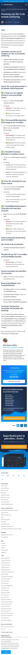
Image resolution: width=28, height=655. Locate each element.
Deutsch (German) (5, 560)
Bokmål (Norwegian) (6, 620)
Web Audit (4, 492)
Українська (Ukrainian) (7, 615)
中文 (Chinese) (4, 583)
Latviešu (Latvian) (5, 606)
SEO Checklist (4, 499)
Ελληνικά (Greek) (5, 592)
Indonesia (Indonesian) (6, 601)
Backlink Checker (5, 495)
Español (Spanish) (5, 562)
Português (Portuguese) (7, 576)
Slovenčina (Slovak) (6, 611)
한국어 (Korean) (5, 617)
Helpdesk (3, 552)
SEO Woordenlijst (5, 519)
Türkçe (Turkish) (5, 581)
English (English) (5, 558)
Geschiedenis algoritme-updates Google (11, 528)
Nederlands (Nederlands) (7, 572)
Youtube (7, 475)
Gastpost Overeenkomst (7, 526)
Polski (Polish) (4, 574)
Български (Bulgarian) (6, 585)
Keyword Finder (5, 488)
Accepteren (6, 652)
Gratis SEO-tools (5, 524)
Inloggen (3, 543)
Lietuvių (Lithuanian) (6, 604)
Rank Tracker (4, 486)
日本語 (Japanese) (5, 569)
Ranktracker (7, 5)
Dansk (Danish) (5, 590)
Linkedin (24, 475)
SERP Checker (4, 490)
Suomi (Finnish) (5, 597)
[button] (26, 4)
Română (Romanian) (6, 608)
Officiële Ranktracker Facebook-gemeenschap (13, 475)
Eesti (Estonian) (5, 594)
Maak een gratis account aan (14, 446)
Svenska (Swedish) (5, 578)
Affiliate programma (6, 515)
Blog (2, 517)
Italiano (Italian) (5, 567)
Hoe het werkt (4, 512)
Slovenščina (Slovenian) (7, 613)
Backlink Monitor (5, 497)
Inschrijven (4, 545)
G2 (2, 479)
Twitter (18, 475)
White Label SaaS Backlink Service (9, 510)
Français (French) (5, 565)
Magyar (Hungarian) (6, 599)
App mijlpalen (4, 550)
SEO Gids (3, 521)
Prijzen (3, 547)
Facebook (2, 475)
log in (10, 450)
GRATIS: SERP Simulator (7, 504)
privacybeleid (4, 648)
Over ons (3, 629)
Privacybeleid (4, 537)
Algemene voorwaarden (7, 534)
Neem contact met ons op (7, 626)
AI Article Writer (5, 502)
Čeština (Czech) (5, 588)
